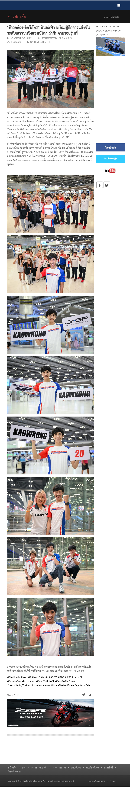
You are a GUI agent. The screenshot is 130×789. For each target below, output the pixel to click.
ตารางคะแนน (59, 767)
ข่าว (24, 767)
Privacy (113, 780)
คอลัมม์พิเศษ (92, 767)
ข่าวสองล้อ (115, 17)
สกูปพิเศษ (76, 767)
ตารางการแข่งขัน (39, 767)
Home (105, 17)
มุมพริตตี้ (108, 767)
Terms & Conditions (96, 780)
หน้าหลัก (12, 767)
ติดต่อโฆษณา (14, 771)
